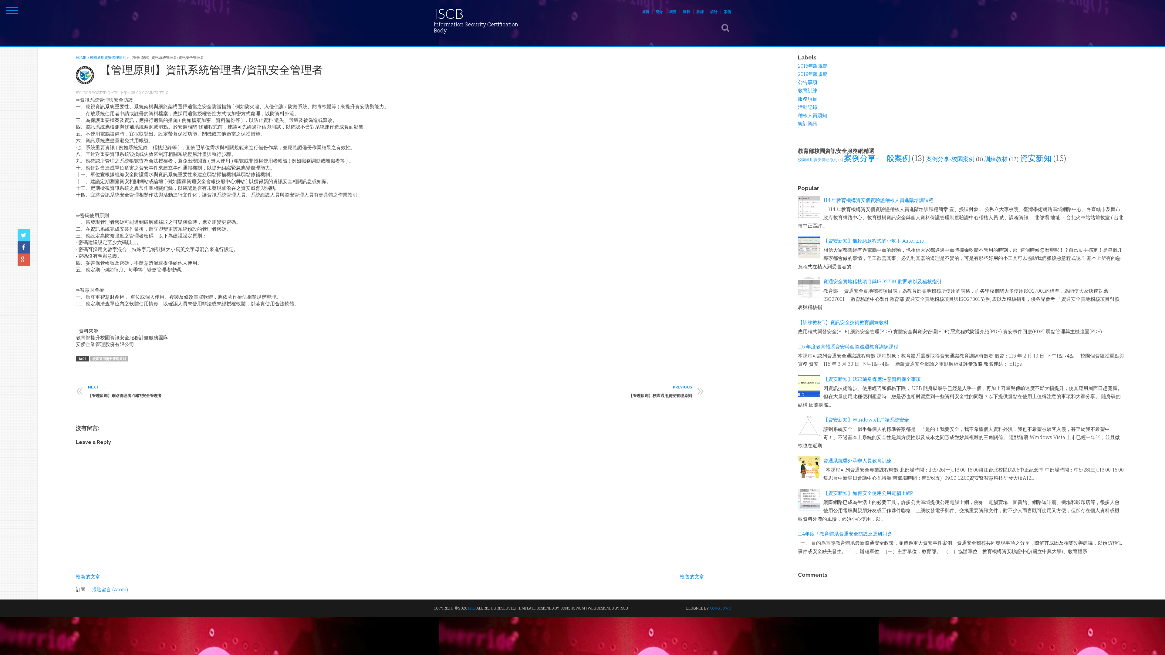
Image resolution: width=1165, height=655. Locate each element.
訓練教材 (996, 159)
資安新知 (1036, 158)
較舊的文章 (692, 576)
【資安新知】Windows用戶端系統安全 (866, 419)
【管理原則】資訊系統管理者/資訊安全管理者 (211, 69)
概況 (673, 11)
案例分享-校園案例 (950, 159)
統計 (714, 11)
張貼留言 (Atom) (110, 589)
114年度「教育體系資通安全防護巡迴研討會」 (847, 533)
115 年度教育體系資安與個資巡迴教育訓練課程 (848, 346)
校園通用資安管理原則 (109, 358)
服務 (686, 11)
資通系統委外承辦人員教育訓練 (857, 460)
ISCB (449, 13)
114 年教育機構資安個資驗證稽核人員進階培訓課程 (878, 200)
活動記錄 (807, 107)
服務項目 (807, 99)
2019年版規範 (813, 74)
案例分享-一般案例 (877, 158)
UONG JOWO (720, 608)
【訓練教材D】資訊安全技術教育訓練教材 (843, 322)
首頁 (645, 11)
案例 (727, 11)
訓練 (700, 11)
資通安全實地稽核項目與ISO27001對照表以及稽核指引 (882, 281)
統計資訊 (807, 123)
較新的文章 (88, 576)
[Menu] (12, 11)
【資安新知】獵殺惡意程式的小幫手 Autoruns (873, 240)
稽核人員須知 (812, 115)
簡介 (659, 11)
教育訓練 (807, 90)
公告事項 (807, 82)
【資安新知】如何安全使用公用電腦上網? (868, 493)
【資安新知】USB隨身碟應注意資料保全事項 (872, 379)
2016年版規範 (813, 65)
